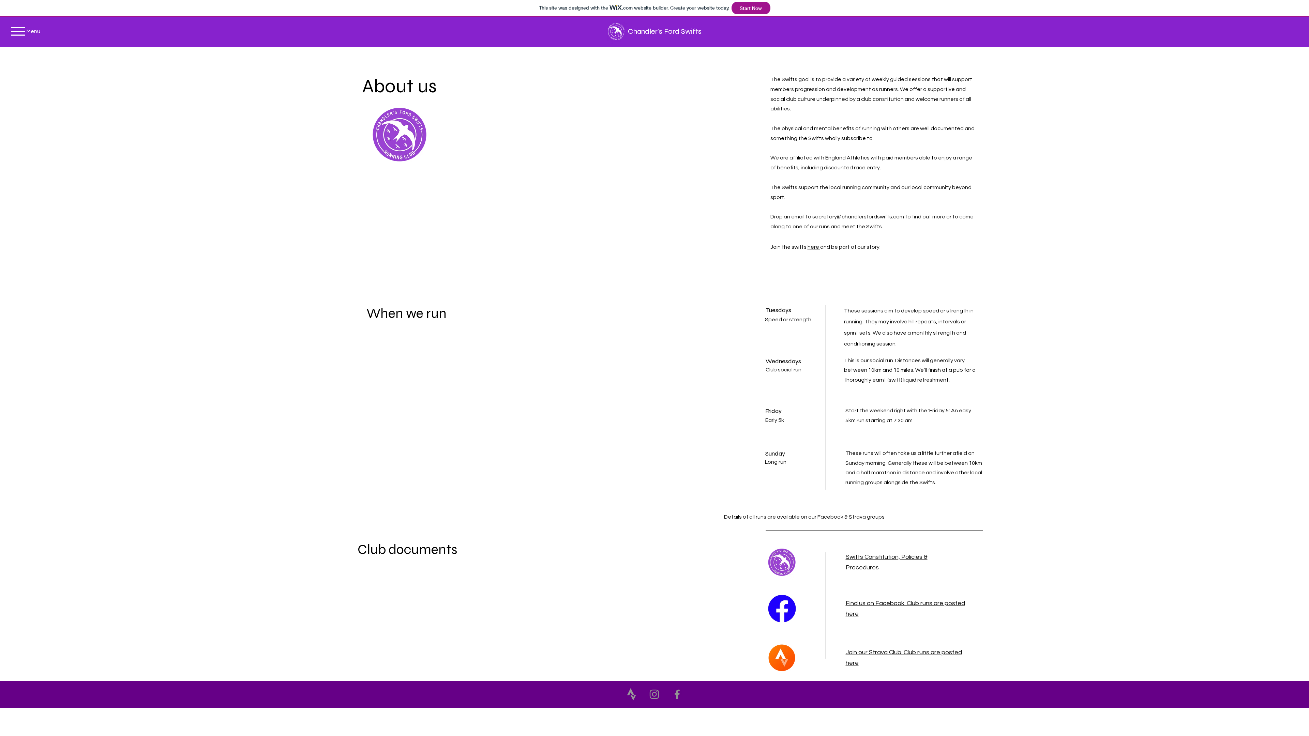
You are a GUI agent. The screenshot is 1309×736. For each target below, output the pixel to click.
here (814, 247)
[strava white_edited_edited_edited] (631, 694)
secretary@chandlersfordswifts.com (858, 216)
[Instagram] (654, 694)
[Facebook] (677, 694)
